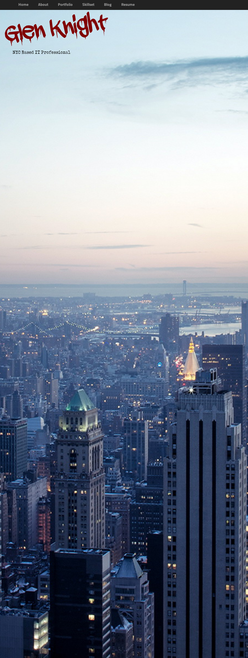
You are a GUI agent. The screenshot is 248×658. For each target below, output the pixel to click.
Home (23, 5)
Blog (108, 5)
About (43, 5)
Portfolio (65, 5)
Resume (128, 5)
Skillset (88, 5)
